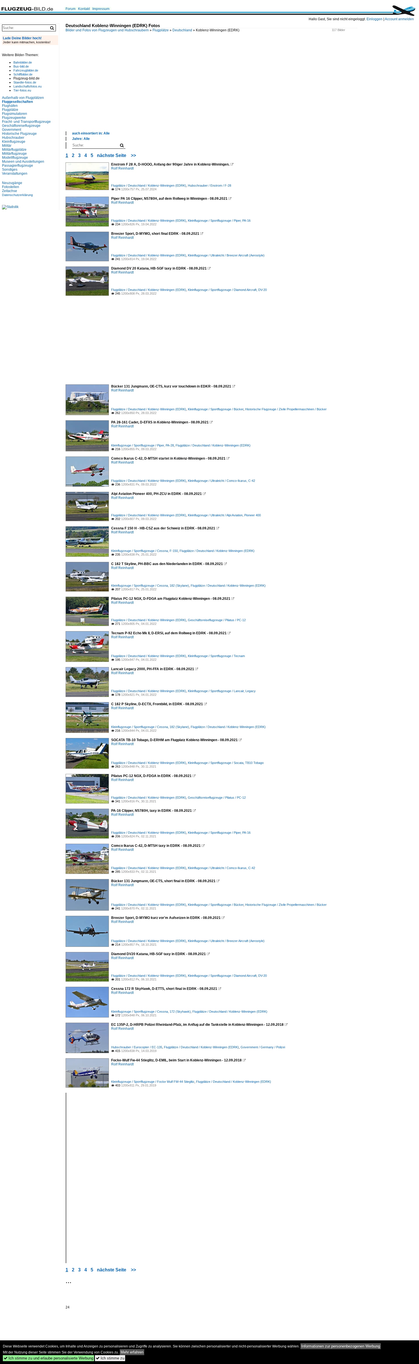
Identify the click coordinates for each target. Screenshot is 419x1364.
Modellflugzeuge (15, 158)
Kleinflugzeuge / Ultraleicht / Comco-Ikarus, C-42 (221, 480)
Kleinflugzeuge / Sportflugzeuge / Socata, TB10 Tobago (226, 762)
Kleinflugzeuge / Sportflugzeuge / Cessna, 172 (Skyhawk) (151, 1011)
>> (133, 155)
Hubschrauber (13, 138)
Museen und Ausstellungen (23, 162)
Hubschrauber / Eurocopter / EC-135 (136, 1047)
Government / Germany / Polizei (263, 1047)
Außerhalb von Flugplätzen (23, 98)
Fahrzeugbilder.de (25, 70)
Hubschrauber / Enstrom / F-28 (209, 185)
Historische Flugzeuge (19, 134)
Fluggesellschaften (17, 102)
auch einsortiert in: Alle (91, 133)
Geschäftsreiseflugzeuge (21, 126)
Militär (6, 146)
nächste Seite (111, 155)
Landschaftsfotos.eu (27, 86)
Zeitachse (9, 191)
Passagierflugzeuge (17, 166)
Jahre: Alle (81, 139)
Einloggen (375, 19)
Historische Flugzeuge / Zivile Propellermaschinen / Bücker (286, 409)
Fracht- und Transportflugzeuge (26, 122)
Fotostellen (10, 187)
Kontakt (84, 9)
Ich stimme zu (110, 1358)
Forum (71, 9)
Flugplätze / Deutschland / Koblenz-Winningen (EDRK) (148, 185)
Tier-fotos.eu (22, 90)
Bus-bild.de (21, 66)
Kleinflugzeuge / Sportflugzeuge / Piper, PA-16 (219, 220)
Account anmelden (399, 19)
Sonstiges (9, 170)
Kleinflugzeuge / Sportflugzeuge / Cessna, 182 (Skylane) (150, 585)
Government (11, 130)
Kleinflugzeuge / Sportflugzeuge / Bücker (215, 409)
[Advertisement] (237, 88)
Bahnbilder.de (22, 62)
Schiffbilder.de (22, 74)
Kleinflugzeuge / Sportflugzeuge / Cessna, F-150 (144, 550)
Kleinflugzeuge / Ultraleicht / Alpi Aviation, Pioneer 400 (224, 515)
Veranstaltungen (14, 174)
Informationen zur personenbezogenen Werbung (340, 1346)
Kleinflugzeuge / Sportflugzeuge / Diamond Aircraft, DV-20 (227, 289)
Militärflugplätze (14, 150)
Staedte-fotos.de (24, 82)
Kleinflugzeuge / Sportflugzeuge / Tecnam (216, 656)
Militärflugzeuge (14, 154)
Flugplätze (160, 30)
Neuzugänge (12, 183)
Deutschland (182, 30)
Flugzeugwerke (14, 118)
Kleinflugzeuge (13, 142)
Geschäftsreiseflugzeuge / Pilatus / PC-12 (217, 620)
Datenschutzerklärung (17, 195)
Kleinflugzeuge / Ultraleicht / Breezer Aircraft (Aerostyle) (226, 255)
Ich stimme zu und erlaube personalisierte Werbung (48, 1358)
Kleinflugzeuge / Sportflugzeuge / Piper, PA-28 (142, 445)
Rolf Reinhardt (122, 168)
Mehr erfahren (132, 1352)
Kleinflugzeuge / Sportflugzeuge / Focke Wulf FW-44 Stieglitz (152, 1081)
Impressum (100, 9)
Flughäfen (10, 106)
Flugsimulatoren (14, 114)
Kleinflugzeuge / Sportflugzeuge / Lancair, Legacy (222, 691)
